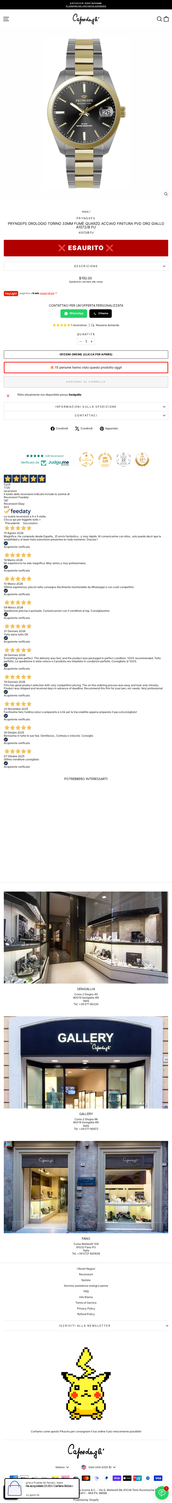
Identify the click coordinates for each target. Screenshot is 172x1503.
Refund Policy (86, 1314)
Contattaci (86, 415)
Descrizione (86, 266)
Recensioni (86, 1274)
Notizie (86, 1280)
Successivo (30, 523)
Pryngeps (86, 218)
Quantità (86, 334)
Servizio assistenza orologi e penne (86, 1285)
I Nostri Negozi (86, 1268)
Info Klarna (86, 1297)
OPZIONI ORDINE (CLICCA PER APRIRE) (86, 354)
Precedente (12, 523)
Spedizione (75, 281)
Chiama (103, 313)
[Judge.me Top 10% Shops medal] (142, 459)
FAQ (86, 1291)
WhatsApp (76, 313)
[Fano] (86, 1187)
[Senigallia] (86, 938)
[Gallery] (86, 1062)
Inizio (85, 211)
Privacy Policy (86, 1308)
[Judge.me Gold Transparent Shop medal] (86, 459)
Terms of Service (86, 1302)
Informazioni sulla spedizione (86, 406)
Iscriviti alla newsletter (85, 1325)
